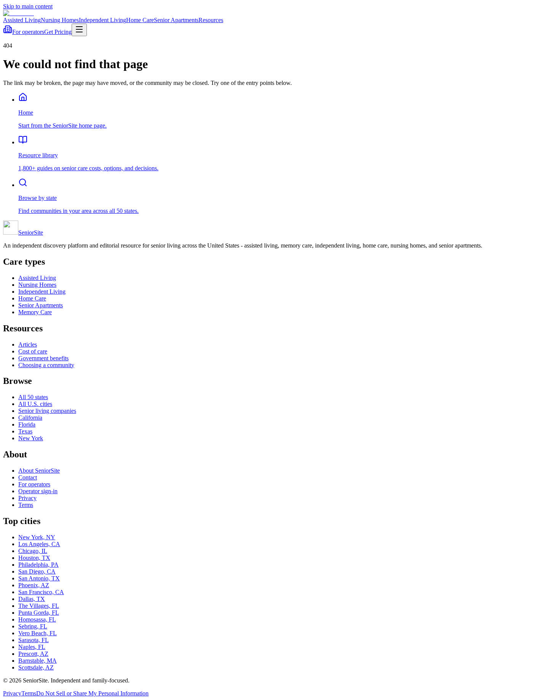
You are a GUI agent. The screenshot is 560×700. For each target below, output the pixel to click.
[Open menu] (79, 30)
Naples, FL (31, 647)
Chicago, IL (32, 551)
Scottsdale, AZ (36, 667)
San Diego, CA (37, 571)
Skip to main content (28, 6)
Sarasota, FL (33, 640)
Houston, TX (34, 558)
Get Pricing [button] (58, 32)
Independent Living (102, 20)
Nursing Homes (60, 20)
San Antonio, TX (39, 578)
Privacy (27, 498)
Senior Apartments (176, 20)
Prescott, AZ (33, 653)
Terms (25, 505)
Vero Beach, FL (37, 633)
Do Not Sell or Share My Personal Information (92, 693)
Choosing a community (46, 365)
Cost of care (32, 351)
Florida (26, 424)
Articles (27, 344)
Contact (27, 477)
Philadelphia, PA (38, 564)
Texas (25, 431)
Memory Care (35, 312)
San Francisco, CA (41, 592)
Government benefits (43, 358)
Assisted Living (22, 20)
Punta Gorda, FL (38, 612)
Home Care (140, 20)
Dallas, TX (31, 599)
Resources (210, 20)
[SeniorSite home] (18, 13)
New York (30, 438)
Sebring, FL (32, 626)
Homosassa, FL (37, 619)
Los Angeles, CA (39, 544)
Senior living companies (47, 411)
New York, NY (36, 537)
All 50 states (33, 397)
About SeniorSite (39, 470)
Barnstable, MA (37, 660)
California (30, 417)
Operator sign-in (38, 491)
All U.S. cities (35, 404)
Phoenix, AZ (33, 585)
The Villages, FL (38, 606)
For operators (28, 32)
